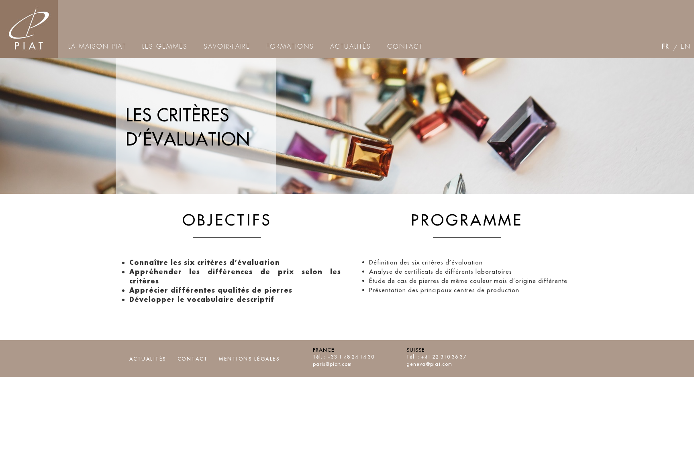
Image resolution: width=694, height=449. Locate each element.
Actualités (147, 359)
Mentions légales (249, 359)
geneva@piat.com (429, 364)
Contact (193, 359)
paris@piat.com (332, 364)
